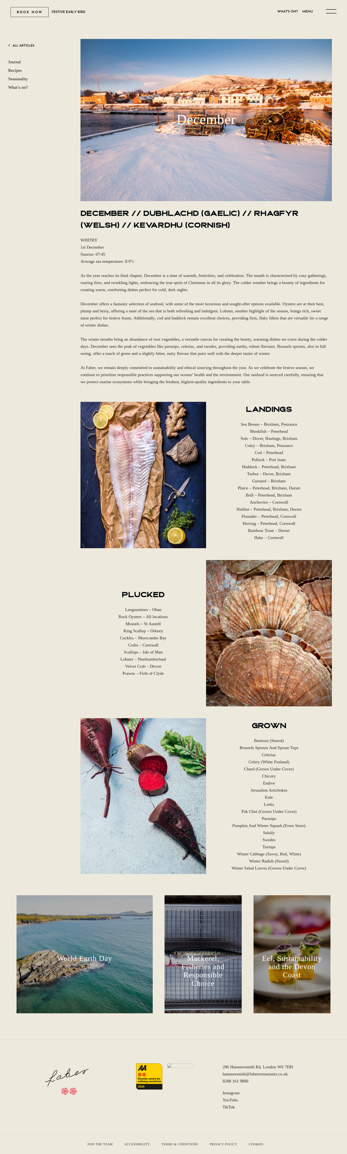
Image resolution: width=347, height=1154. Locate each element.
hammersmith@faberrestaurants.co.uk (255, 1074)
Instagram (231, 1092)
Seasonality (18, 78)
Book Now (29, 12)
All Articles (23, 45)
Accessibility (137, 1144)
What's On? (287, 11)
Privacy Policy (223, 1144)
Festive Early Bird (68, 12)
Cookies (256, 1144)
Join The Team (100, 1144)
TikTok (229, 1107)
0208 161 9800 (235, 1081)
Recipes (15, 70)
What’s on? (18, 87)
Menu (307, 11)
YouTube (230, 1100)
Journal (14, 61)
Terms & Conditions (179, 1144)
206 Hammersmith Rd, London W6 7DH (258, 1067)
